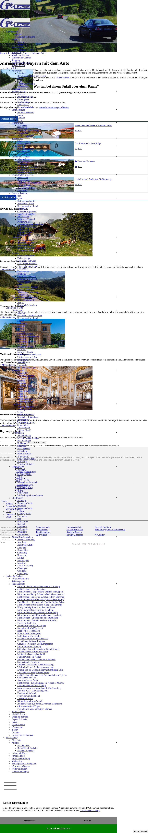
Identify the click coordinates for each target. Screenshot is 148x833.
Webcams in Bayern (21, 766)
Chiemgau (22, 209)
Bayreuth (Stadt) (24, 508)
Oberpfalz (16, 404)
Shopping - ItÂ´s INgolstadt (30, 628)
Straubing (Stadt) (25, 401)
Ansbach (21, 469)
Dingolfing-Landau (26, 375)
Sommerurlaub (18, 110)
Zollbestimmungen (20, 771)
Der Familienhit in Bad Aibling (31, 685)
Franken (15, 253)
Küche (20, 44)
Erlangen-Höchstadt (26, 472)
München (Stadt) (25, 352)
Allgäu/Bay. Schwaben (22, 537)
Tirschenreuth (23, 427)
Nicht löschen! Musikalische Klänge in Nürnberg (39, 604)
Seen (19, 120)
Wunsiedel (22, 532)
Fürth (19, 477)
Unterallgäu (22, 573)
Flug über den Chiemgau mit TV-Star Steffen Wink (40, 602)
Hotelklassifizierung (21, 758)
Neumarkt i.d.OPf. (25, 414)
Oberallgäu (22, 568)
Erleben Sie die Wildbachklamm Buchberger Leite (40, 670)
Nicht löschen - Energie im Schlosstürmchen (37, 618)
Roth (19, 490)
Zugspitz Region (25, 232)
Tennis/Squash (18, 724)
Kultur (14, 39)
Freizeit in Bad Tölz (26, 623)
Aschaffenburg (24, 435)
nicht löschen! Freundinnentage (31, 589)
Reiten (20, 78)
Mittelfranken (18, 466)
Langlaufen (22, 133)
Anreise (15, 743)
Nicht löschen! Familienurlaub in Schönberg (37, 612)
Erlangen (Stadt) (24, 474)
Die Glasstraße (24, 185)
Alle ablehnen (29, 821)
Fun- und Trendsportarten (29, 130)
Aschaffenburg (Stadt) (27, 438)
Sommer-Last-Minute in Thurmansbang (35, 664)
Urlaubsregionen (13, 196)
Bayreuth (21, 505)
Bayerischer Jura (25, 245)
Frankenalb (22, 268)
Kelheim (21, 380)
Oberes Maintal (24, 281)
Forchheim (22, 516)
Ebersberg (22, 323)
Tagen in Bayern (19, 193)
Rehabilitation (23, 162)
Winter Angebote (25, 136)
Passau (20, 388)
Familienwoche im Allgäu (29, 657)
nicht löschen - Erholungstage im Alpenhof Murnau (40, 683)
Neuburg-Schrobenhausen (29, 354)
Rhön (19, 284)
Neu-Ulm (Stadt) (25, 565)
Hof (19, 519)
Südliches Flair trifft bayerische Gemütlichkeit (38, 649)
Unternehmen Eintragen (22, 735)
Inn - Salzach (23, 216)
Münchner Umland (26, 219)
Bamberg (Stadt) (24, 503)
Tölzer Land (23, 229)
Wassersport (22, 86)
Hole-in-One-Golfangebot (29, 633)
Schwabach (22, 492)
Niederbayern (18, 370)
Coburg (20, 511)
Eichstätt (21, 326)
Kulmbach (22, 526)
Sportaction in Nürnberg (28, 662)
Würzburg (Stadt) (25, 464)
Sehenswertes (18, 47)
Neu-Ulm (21, 563)
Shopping (16, 60)
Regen (20, 393)
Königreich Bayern (26, 37)
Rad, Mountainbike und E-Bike (31, 76)
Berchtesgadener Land (27, 206)
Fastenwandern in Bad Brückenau (32, 651)
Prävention (22, 164)
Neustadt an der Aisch (27, 482)
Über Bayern (12, 31)
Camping (16, 89)
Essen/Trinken (18, 711)
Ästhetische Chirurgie (27, 167)
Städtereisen (17, 138)
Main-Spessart (23, 448)
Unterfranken (18, 433)
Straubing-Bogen (25, 399)
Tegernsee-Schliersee (27, 227)
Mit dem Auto (23, 745)
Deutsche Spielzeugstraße (29, 182)
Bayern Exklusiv (19, 719)
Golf (19, 81)
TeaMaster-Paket (25, 698)
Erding (20, 328)
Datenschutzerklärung (90, 810)
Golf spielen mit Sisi (26, 677)
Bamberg (21, 500)
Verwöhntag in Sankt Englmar (31, 641)
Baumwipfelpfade (25, 107)
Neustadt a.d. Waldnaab (28, 417)
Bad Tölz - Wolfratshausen (29, 315)
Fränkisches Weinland (27, 266)
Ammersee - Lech (25, 203)
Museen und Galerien (21, 57)
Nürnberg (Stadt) (25, 487)
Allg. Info (16, 740)
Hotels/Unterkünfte (26, 201)
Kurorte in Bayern (25, 169)
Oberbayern (17, 198)
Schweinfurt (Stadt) (26, 459)
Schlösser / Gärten (25, 50)
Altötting (21, 313)
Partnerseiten (23, 534)
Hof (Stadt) (22, 521)
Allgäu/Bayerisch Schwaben (25, 297)
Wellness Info (23, 154)
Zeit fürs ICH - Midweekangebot (32, 690)
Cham (20, 412)
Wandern (21, 73)
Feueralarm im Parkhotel (28, 696)
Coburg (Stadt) (24, 513)
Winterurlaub (17, 123)
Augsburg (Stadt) (25, 545)
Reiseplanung (12, 737)
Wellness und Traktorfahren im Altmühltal (36, 659)
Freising (21, 331)
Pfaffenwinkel (23, 222)
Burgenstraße (23, 180)
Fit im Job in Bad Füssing (29, 646)
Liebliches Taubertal (26, 276)
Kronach (21, 524)
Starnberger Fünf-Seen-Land (30, 224)
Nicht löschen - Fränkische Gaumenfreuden (37, 620)
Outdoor (21, 117)
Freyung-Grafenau (25, 378)
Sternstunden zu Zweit (27, 680)
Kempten (21, 555)
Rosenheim (22, 360)
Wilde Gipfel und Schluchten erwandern (35, 667)
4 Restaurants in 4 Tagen (28, 706)
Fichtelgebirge (23, 258)
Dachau (20, 321)
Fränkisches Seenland (27, 263)
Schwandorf (22, 425)
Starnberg (21, 362)
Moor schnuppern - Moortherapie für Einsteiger (39, 688)
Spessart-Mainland (25, 289)
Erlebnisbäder (23, 102)
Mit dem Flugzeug (25, 750)
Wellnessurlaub (18, 146)
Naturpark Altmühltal (27, 279)
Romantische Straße (26, 188)
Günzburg (22, 552)
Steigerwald (22, 294)
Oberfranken (17, 498)
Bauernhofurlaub (25, 97)
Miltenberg (22, 451)
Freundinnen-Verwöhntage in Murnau (34, 709)
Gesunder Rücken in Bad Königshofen (35, 644)
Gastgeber (22, 94)
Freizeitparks (23, 99)
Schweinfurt (22, 456)
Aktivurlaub (17, 70)
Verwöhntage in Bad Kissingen (31, 625)
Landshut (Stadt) (25, 386)
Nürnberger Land (25, 485)
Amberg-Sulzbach (25, 407)
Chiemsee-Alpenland (27, 211)
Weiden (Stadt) (24, 430)
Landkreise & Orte (14, 308)
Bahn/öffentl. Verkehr (27, 748)
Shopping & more (20, 716)
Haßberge (21, 274)
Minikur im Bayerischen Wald (31, 654)
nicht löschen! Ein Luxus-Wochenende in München (40, 597)
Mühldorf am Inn (25, 347)
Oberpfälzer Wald (25, 250)
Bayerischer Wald (25, 242)
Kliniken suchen (24, 172)
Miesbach (21, 344)
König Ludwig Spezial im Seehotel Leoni (36, 607)
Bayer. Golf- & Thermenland (30, 248)
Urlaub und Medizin (21, 156)
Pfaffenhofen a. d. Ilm (27, 357)
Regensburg (22, 420)
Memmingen (23, 560)
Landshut (21, 383)
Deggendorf (22, 373)
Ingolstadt (21, 339)
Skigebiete (22, 125)
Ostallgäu (21, 571)
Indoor (20, 115)
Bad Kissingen (24, 440)
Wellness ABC (24, 151)
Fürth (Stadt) (23, 479)
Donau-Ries (22, 550)
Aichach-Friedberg (26, 539)
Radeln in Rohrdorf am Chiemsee (32, 638)
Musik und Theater (20, 55)
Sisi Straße (22, 190)
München (21, 349)
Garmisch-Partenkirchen (28, 336)
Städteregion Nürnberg (27, 292)
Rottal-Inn (22, 396)
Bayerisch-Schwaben (27, 305)
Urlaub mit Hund (19, 753)
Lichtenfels (22, 529)
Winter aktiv (22, 128)
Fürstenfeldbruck (25, 334)
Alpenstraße (22, 177)
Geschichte (17, 34)
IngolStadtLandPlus (26, 214)
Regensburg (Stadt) (26, 422)
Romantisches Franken (27, 287)
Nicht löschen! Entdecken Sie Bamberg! (35, 610)
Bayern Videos (18, 65)
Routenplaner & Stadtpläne (24, 763)
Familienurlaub (18, 91)
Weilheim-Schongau (26, 367)
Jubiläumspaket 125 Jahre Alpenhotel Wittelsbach (39, 703)
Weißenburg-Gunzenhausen (30, 495)
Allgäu (20, 302)
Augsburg (21, 542)
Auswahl (87, 821)
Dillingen (21, 547)
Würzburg (22, 461)
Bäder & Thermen (25, 112)
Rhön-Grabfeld (24, 453)
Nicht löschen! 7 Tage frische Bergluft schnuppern (40, 591)
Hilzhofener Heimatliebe (28, 631)
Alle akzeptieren (58, 828)
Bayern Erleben (13, 68)
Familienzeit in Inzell (26, 693)
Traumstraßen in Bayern (23, 175)
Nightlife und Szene (21, 63)
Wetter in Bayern (19, 769)
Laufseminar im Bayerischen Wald (33, 672)
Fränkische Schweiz (26, 261)
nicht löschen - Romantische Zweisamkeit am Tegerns (41, 675)
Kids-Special (23, 104)
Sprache (21, 42)
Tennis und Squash (26, 83)
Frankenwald (23, 271)
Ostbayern (16, 237)
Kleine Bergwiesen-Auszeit (29, 701)
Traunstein (22, 365)
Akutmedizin (23, 159)
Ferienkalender (18, 756)
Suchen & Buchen (14, 576)
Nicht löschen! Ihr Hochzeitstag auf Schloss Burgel (40, 599)
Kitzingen (21, 446)
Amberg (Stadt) (24, 409)
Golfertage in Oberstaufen (29, 636)
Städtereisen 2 (23, 141)
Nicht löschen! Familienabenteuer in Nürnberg (38, 586)
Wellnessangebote (25, 149)
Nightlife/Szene (19, 714)
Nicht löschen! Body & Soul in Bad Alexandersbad (40, 594)
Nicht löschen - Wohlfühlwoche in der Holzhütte (39, 615)
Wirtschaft (16, 52)
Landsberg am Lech (26, 341)
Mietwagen (17, 761)
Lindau (20, 558)
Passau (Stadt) (23, 391)
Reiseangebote (24, 143)
